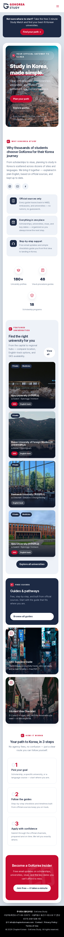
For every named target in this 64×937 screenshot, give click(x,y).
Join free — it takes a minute (32, 888)
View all (49, 353)
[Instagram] (10, 186)
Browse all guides (23, 616)
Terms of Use (32, 926)
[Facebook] (25, 186)
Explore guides (21, 108)
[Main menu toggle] (57, 6)
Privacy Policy (50, 922)
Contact (38, 922)
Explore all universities (32, 564)
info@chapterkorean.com (22, 922)
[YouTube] (17, 186)
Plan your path (21, 99)
